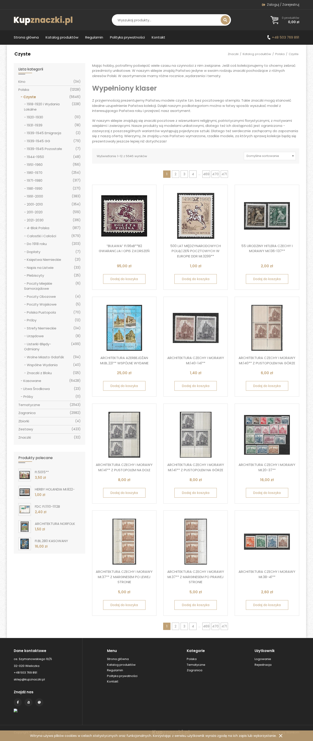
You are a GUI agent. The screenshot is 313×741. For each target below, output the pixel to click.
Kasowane (32, 380)
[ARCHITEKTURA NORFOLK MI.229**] (24, 526)
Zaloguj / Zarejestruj (283, 4)
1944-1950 (35, 156)
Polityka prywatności (127, 37)
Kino (21, 81)
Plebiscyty (35, 275)
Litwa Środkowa (36, 388)
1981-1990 (34, 188)
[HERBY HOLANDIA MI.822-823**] (24, 492)
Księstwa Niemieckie (44, 259)
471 (224, 174)
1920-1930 (35, 117)
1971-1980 (34, 180)
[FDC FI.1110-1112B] (24, 509)
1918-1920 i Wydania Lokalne (42, 107)
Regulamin (94, 37)
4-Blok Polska (38, 228)
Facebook (18, 702)
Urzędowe (35, 336)
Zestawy (25, 429)
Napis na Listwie (40, 267)
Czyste (29, 97)
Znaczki (233, 54)
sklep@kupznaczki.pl (29, 679)
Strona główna (26, 37)
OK (280, 735)
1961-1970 (34, 172)
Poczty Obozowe (41, 296)
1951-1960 (35, 164)
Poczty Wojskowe (42, 304)
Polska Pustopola (41, 312)
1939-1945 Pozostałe (44, 148)
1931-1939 (34, 125)
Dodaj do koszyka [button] (124, 279)
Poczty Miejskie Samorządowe (38, 286)
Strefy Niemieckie (41, 328)
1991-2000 (35, 196)
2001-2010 (35, 204)
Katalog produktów (62, 37)
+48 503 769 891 (285, 37)
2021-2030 (35, 220)
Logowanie (263, 659)
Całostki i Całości (41, 236)
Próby (31, 320)
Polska (280, 54)
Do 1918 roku (37, 243)
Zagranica (27, 412)
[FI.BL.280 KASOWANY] (24, 544)
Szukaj (225, 20)
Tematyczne (29, 404)
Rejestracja (263, 665)
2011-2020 (35, 212)
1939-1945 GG (38, 141)
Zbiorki (23, 421)
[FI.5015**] (24, 475)
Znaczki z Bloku (39, 372)
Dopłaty (33, 251)
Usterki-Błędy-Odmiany (37, 347)
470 (215, 174)
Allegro (29, 702)
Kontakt (158, 37)
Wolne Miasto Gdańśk (45, 357)
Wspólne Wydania (42, 364)
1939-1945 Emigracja (44, 133)
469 (206, 174)
